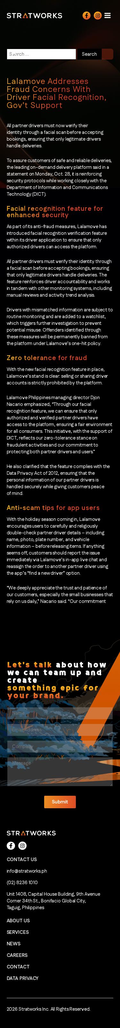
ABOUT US (18, 920)
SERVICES (18, 932)
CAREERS (17, 955)
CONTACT (18, 967)
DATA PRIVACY (23, 978)
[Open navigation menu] (107, 15)
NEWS (14, 944)
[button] (60, 802)
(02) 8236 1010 (22, 882)
